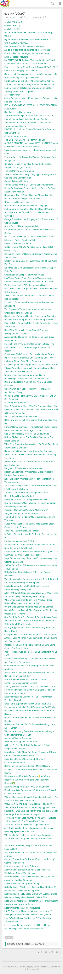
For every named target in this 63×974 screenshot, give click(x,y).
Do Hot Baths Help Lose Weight (19, 496)
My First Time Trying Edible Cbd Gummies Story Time (29, 343)
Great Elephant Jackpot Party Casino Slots (24, 274)
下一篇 (56, 952)
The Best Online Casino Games (19, 170)
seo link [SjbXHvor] (13, 22)
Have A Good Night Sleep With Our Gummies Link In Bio (30, 406)
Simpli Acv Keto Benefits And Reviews (21, 530)
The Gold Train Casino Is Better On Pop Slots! (25, 139)
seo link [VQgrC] (38, 944)
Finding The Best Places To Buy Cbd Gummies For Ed (29, 686)
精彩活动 (23, 17)
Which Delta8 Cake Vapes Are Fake (21, 416)
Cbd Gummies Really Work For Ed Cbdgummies (26, 433)
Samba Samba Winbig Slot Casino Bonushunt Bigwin (28, 184)
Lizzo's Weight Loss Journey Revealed (22, 907)
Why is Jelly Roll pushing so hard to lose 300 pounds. (29, 835)
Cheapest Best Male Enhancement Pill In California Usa (30, 634)
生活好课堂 (13, 966)
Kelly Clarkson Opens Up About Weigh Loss (24, 883)
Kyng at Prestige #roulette (16, 56)
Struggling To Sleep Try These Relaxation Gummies (28, 450)
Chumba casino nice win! (16, 136)
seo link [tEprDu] (12, 25)
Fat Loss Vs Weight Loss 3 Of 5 (19, 540)
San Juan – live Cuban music (17, 111)
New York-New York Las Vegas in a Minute (24, 46)
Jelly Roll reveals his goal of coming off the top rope (28, 838)
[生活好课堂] (11, 3)
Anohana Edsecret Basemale (17, 738)
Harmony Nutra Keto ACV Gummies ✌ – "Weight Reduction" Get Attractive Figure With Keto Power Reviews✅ (27, 780)
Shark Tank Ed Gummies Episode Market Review (27, 765)
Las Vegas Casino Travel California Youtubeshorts (27, 278)
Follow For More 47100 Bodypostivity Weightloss (27, 499)
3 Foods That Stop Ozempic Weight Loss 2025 (26, 492)
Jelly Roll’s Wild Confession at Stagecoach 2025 (26, 824)
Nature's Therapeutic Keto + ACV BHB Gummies (26, 786)
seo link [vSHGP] (12, 28)
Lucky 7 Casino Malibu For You (18, 243)
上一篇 (42, 952)
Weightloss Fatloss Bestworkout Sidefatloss (24, 468)
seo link (10, 937)
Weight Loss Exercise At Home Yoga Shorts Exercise (28, 606)
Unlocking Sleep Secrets (15, 402)
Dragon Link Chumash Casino (18, 201)
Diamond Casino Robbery (16, 181)
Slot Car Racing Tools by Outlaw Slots (21, 77)
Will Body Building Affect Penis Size (20, 741)
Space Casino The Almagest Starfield (21, 226)
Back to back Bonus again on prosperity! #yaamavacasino (31, 74)
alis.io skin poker (12, 94)
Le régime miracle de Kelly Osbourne (21, 866)
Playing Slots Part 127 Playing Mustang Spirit (25, 284)
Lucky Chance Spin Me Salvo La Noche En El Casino (28, 281)
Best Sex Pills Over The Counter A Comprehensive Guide (31, 617)
